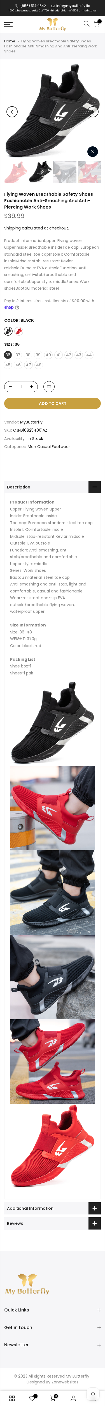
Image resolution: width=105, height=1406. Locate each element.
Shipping (12, 228)
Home (9, 41)
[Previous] (12, 111)
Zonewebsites (65, 1382)
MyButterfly (31, 422)
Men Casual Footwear (49, 446)
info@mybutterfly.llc (73, 5)
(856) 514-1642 (33, 5)
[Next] (93, 111)
